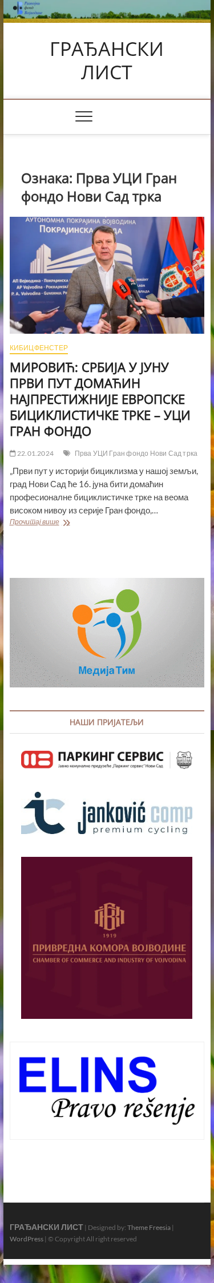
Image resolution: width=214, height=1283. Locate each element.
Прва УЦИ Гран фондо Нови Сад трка (136, 453)
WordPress (26, 1239)
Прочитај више (67, 523)
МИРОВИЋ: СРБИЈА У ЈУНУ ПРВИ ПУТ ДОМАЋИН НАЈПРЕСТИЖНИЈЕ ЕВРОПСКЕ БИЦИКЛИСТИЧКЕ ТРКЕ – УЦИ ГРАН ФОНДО (100, 398)
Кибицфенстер (39, 347)
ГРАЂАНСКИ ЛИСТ (107, 60)
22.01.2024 (35, 453)
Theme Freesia (149, 1227)
